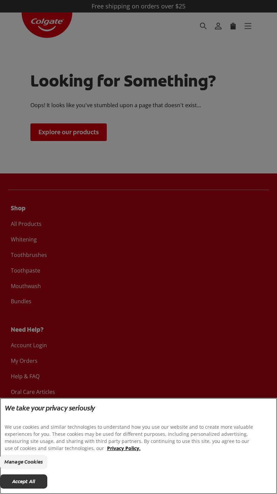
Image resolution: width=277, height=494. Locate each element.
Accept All (23, 481)
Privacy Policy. (124, 448)
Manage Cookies (23, 461)
